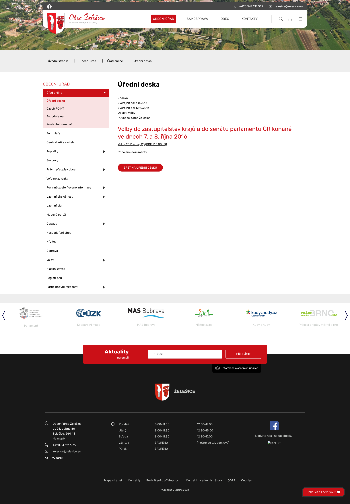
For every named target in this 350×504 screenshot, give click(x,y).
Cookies (246, 480)
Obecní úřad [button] (163, 19)
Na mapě (59, 438)
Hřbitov (51, 241)
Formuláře (53, 133)
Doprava (52, 250)
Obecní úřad (87, 61)
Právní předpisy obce (60, 169)
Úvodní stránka (58, 61)
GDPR (231, 480)
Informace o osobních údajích (239, 368)
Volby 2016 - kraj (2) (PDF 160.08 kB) (142, 144)
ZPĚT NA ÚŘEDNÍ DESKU (140, 167)
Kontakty (134, 480)
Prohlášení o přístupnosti (163, 480)
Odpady (51, 223)
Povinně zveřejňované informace (68, 187)
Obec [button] (225, 19)
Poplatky (52, 151)
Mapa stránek (113, 480)
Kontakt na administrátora (204, 480)
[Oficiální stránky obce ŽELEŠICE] (77, 19)
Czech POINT (55, 108)
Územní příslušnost (59, 196)
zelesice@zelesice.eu (67, 451)
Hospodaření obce (58, 232)
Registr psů (54, 278)
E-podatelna (55, 116)
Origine (178, 490)
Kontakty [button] (250, 19)
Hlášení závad (55, 269)
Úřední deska (143, 61)
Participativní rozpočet (61, 287)
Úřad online (115, 61)
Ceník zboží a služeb (60, 142)
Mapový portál (56, 214)
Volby (50, 260)
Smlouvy (52, 160)
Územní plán (54, 205)
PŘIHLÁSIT (243, 354)
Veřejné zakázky (57, 178)
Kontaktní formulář (59, 124)
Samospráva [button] (197, 19)
